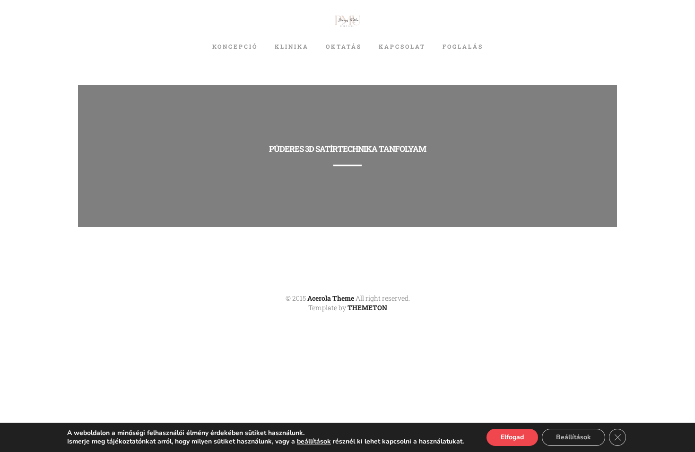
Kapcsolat (402, 46)
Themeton (367, 307)
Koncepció (235, 46)
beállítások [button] (314, 441)
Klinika (292, 46)
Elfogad (512, 437)
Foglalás (463, 46)
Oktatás (344, 46)
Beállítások (573, 437)
